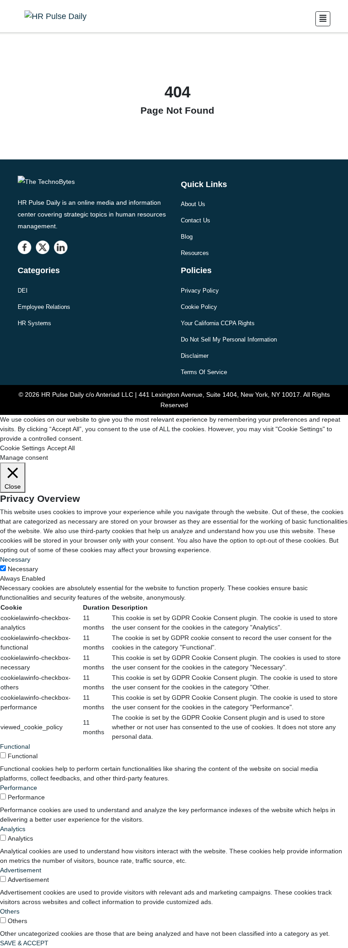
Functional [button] (15, 746)
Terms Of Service (204, 372)
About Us (193, 204)
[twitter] (42, 247)
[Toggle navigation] (322, 18)
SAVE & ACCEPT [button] (24, 943)
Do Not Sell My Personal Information (229, 339)
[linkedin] (61, 247)
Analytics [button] (12, 829)
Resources (195, 253)
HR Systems (34, 323)
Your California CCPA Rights (218, 323)
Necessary (23, 569)
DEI (23, 290)
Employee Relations (44, 306)
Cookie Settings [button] (22, 448)
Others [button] (9, 911)
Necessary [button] (15, 559)
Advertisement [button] (20, 870)
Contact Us (195, 220)
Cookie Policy (199, 306)
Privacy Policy (200, 290)
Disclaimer (194, 355)
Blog (187, 236)
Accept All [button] (61, 448)
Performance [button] (18, 787)
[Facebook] (24, 247)
